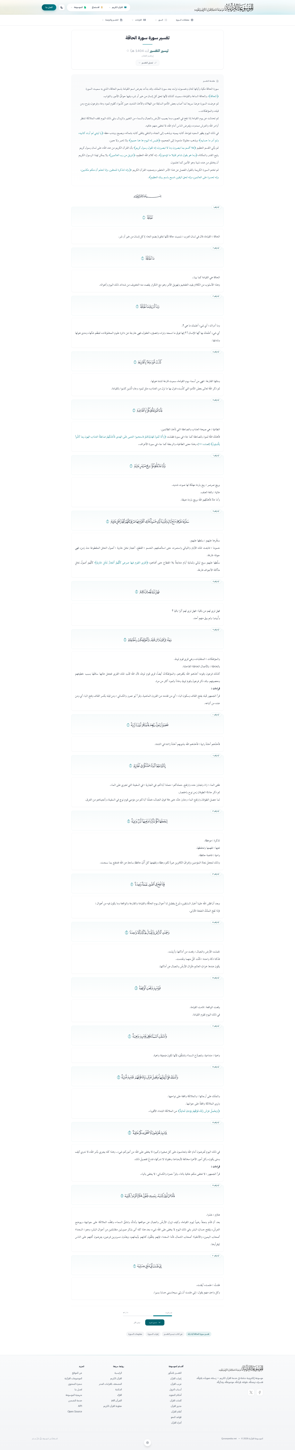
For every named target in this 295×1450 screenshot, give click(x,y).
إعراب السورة (153, 1334)
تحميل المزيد (153, 1322)
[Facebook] (259, 1392)
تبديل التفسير (147, 62)
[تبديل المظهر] (62, 7)
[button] (161, 20)
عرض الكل (137, 1322)
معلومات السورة (135, 1334)
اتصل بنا (49, 7)
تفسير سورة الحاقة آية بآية (198, 1334)
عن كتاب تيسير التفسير (173, 1334)
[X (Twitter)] (251, 1392)
